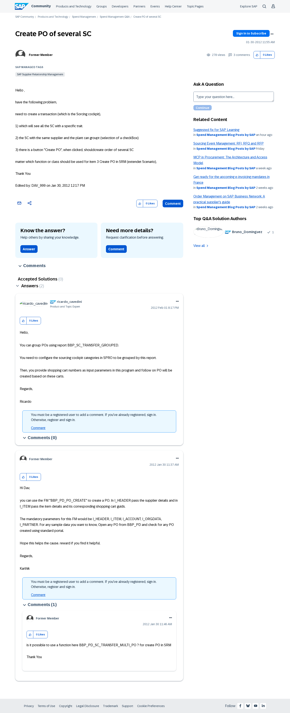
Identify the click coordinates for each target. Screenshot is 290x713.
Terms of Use (46, 706)
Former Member (41, 55)
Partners (139, 6)
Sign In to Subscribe (251, 33)
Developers (120, 6)
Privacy (29, 706)
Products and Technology (73, 6)
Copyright (65, 706)
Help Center (173, 6)
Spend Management (84, 17)
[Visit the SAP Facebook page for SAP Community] (240, 705)
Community (41, 6)
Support (127, 706)
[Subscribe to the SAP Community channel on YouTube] (255, 705)
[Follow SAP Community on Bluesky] (248, 705)
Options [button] (272, 34)
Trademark (110, 706)
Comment (173, 203)
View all (199, 246)
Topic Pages (195, 6)
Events (155, 6)
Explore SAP (248, 6)
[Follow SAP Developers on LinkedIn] (263, 705)
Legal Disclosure (87, 706)
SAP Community (24, 17)
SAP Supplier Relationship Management (40, 74)
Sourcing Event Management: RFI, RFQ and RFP (228, 143)
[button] (257, 55)
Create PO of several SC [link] (147, 17)
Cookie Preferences (151, 706)
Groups (101, 6)
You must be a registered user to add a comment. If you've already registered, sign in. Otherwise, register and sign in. (93, 417)
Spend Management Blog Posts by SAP (225, 135)
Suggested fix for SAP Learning (216, 130)
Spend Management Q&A (115, 17)
